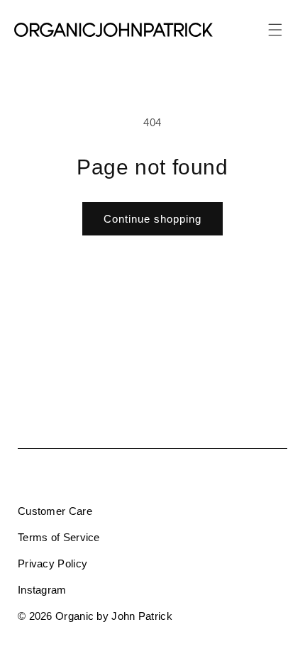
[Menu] (275, 29)
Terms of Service (59, 537)
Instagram (42, 590)
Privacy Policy (52, 563)
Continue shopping (152, 219)
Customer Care (55, 511)
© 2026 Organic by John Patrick (95, 616)
